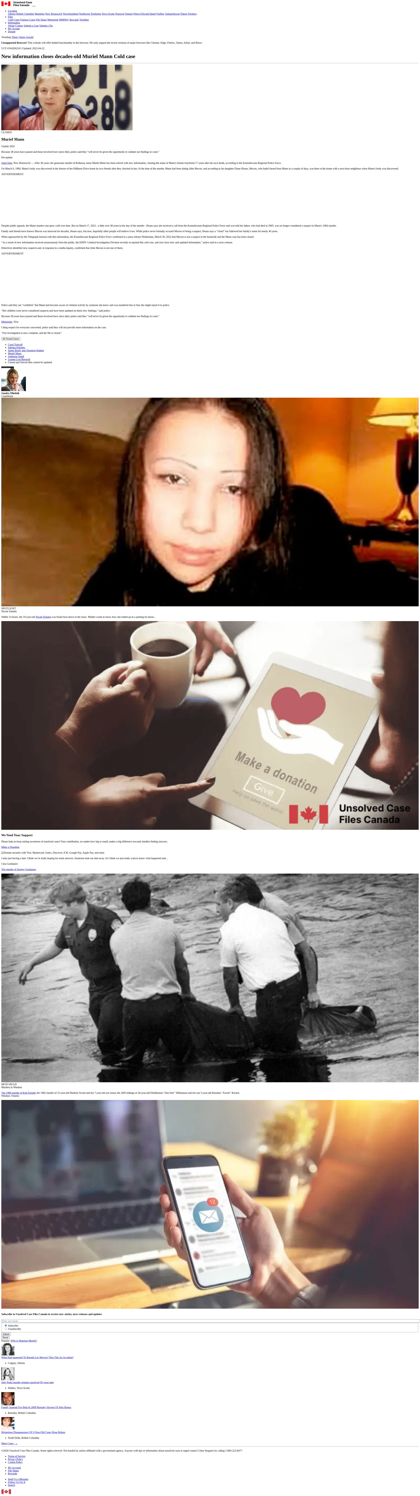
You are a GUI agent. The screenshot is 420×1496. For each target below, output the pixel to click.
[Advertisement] (99, 199)
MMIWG (64, 19)
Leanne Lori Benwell (19, 359)
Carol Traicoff (15, 344)
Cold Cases (14, 19)
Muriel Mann (14, 353)
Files (10, 16)
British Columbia (25, 13)
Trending (84, 19)
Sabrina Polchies (16, 347)
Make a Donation (10, 847)
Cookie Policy (15, 1462)
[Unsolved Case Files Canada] (17, 5)
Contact (19, 25)
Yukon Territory (188, 13)
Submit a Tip (46, 25)
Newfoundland (70, 13)
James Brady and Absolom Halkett (26, 350)
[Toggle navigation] (34, 6)
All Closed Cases (11, 339)
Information (14, 22)
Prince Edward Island (144, 13)
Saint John (6, 163)
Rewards (74, 19)
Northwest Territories (90, 13)
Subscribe (13, 1325)
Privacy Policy (15, 1459)
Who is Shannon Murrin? (24, 1340)
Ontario (129, 13)
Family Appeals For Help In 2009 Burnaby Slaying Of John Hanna (36, 1407)
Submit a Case (31, 25)
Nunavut (119, 13)
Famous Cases (27, 19)
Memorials (52, 19)
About (11, 25)
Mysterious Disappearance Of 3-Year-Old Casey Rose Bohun (33, 1432)
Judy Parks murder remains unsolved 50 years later (27, 1382)
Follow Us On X (16, 1482)
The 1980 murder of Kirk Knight (18, 1092)
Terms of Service (16, 1456)
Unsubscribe (14, 1329)
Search (11, 1485)
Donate (11, 31)
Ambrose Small (16, 356)
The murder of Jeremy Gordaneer (18, 869)
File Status (41, 19)
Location (12, 11)
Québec (160, 13)
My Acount (14, 28)
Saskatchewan (172, 13)
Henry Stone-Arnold (22, 37)
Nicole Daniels (43, 617)
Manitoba (39, 13)
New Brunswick (53, 13)
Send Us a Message (18, 1479)
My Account (14, 1467)
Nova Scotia (108, 13)
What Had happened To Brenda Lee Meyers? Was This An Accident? (37, 1357)
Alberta (12, 13)
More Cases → (9, 1443)
